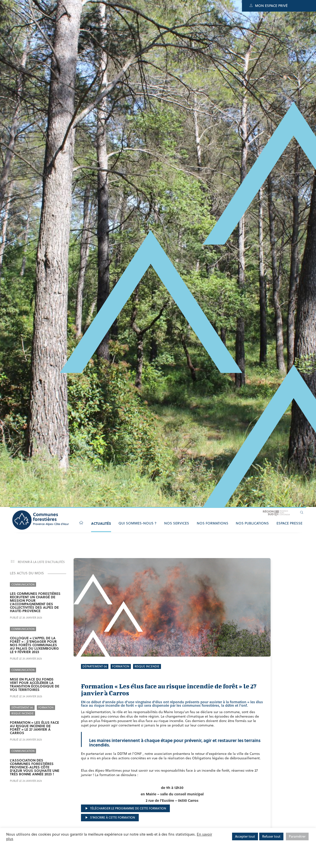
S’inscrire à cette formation (112, 817)
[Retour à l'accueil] (81, 523)
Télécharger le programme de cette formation (127, 808)
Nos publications (252, 523)
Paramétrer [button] (297, 836)
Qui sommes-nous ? (137, 523)
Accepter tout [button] (245, 836)
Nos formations (212, 523)
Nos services (176, 523)
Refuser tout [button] (271, 836)
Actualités (101, 523)
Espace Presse (289, 523)
